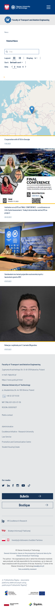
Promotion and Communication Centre (16, 441)
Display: (30, 58)
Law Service (6, 436)
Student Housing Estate (11, 447)
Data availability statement (27, 569)
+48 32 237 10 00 (12, 395)
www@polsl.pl (39, 566)
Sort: (6, 62)
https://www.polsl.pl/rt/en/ (12, 379)
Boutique (24, 505)
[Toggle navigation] (48, 7)
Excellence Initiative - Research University (18, 431)
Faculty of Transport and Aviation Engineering (30, 19)
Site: (6, 67)
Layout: (7, 58)
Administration (7, 426)
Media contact (7, 415)
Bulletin (24, 496)
